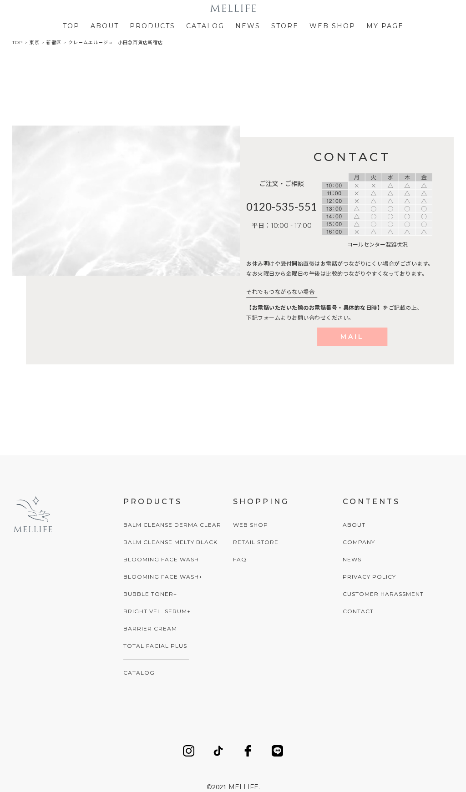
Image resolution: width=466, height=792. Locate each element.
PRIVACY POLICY (369, 576)
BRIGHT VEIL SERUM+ (157, 611)
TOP (71, 26)
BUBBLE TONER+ (150, 593)
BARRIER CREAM (150, 628)
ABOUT (105, 26)
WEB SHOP (332, 26)
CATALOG (205, 26)
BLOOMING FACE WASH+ (163, 576)
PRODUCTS (152, 26)
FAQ (240, 559)
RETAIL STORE (256, 542)
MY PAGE (385, 26)
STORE (285, 26)
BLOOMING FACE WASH (161, 559)
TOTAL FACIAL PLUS (155, 645)
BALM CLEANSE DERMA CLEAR (172, 524)
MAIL (352, 337)
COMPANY (359, 542)
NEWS (247, 26)
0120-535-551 (281, 206)
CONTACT (358, 611)
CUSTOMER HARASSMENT (383, 593)
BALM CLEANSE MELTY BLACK (170, 542)
